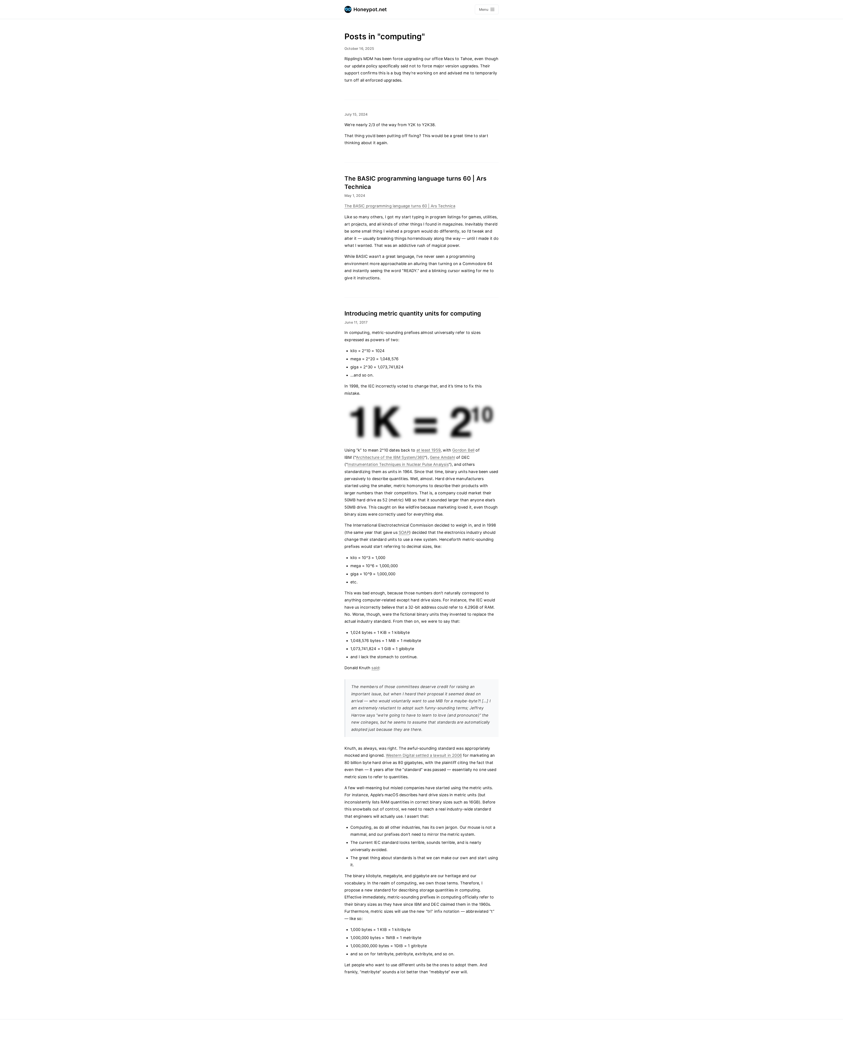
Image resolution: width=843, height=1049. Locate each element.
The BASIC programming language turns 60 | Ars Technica (399, 206)
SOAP (404, 532)
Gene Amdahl (442, 457)
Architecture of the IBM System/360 (390, 457)
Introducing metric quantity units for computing (412, 313)
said (375, 667)
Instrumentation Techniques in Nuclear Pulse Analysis (398, 464)
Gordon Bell (463, 450)
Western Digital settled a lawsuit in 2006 (424, 755)
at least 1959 (428, 450)
